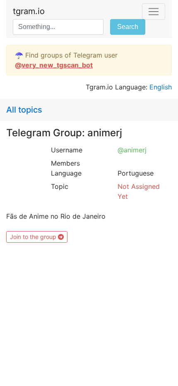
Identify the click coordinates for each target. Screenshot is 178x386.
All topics (24, 110)
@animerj (132, 150)
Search (127, 26)
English (160, 87)
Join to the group (34, 236)
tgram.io (29, 11)
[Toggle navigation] (153, 11)
